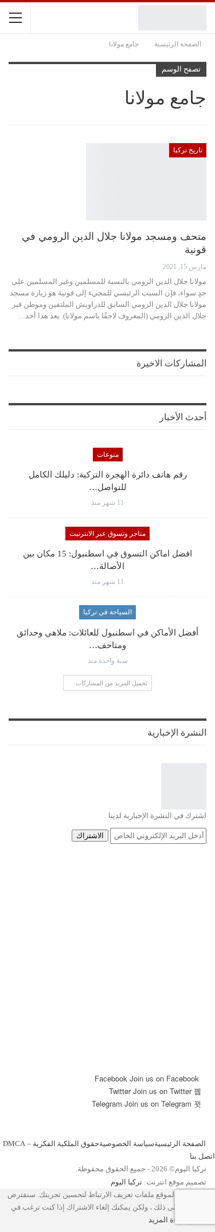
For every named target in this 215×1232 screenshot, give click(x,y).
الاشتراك (90, 835)
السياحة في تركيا (107, 612)
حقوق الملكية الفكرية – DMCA (51, 1143)
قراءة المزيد (167, 1219)
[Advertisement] (107, 965)
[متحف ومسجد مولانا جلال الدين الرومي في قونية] (146, 181)
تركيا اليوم (126, 1182)
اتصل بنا (202, 1156)
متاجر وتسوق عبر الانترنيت (107, 534)
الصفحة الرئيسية (180, 1143)
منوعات (108, 455)
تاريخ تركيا (187, 150)
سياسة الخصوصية (126, 1143)
